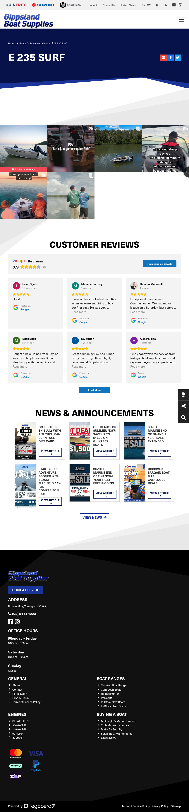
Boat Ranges (111, 678)
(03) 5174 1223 (24, 613)
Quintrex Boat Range (113, 685)
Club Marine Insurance (115, 725)
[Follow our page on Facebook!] (174, 5)
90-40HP (17, 733)
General (17, 678)
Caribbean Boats (111, 689)
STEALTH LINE (21, 721)
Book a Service (25, 589)
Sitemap (176, 806)
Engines (17, 714)
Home (11, 43)
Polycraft (106, 698)
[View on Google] (16, 286)
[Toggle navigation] (181, 21)
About (93, 5)
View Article (50, 451)
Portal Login (19, 693)
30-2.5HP (17, 737)
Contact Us (109, 5)
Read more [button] (79, 312)
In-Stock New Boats (113, 702)
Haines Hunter (110, 693)
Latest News (128, 5)
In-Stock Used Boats (113, 706)
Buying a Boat (112, 714)
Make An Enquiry (111, 729)
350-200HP (19, 725)
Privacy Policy (20, 698)
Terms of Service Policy (26, 702)
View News (92, 517)
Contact (17, 689)
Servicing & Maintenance (116, 733)
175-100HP (19, 729)
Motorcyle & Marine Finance (118, 721)
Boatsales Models (40, 43)
